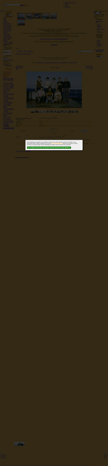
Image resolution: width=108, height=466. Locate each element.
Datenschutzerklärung (56, 143)
